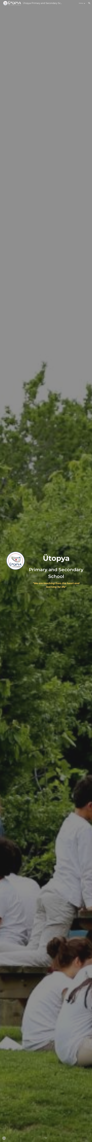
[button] (89, 3)
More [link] (81, 3)
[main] (56, 558)
